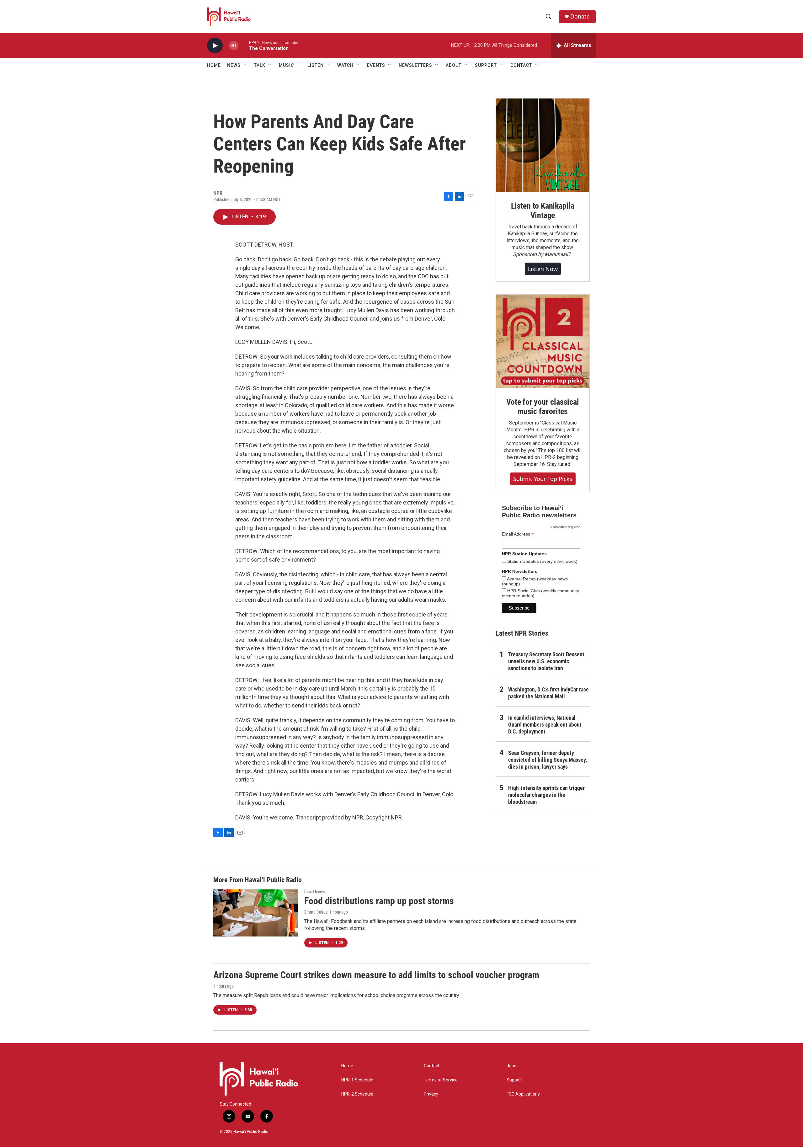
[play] (215, 45)
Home (214, 65)
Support (515, 1080)
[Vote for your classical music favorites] (542, 341)
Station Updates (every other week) (541, 561)
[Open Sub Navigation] (245, 65)
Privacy (431, 1094)
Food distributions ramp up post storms (379, 900)
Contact (431, 1066)
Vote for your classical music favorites (542, 406)
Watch (345, 65)
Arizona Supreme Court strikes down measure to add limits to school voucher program (376, 974)
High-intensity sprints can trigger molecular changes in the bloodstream (546, 795)
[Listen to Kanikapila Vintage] (542, 145)
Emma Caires (315, 912)
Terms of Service (441, 1080)
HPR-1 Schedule (357, 1080)
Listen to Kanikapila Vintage (542, 210)
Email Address (518, 534)
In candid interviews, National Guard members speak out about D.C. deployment (545, 724)
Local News (314, 891)
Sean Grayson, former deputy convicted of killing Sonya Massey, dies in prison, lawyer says (547, 760)
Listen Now (543, 269)
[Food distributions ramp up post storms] (255, 912)
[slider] (244, 45)
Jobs (511, 1066)
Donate (580, 16)
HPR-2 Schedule (357, 1094)
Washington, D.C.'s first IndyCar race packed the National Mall (548, 693)
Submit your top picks (542, 479)
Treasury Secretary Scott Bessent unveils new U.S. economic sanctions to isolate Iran (546, 661)
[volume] (233, 46)
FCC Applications (523, 1094)
